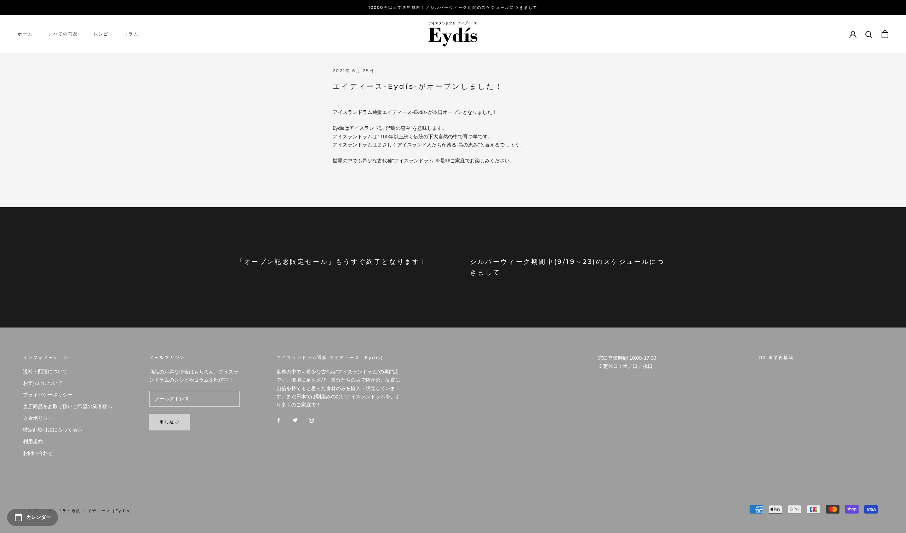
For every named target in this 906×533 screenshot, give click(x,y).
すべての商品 (63, 34)
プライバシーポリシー (48, 395)
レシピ (101, 34)
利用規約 (33, 441)
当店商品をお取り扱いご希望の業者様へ (67, 406)
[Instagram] (311, 420)
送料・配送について (45, 371)
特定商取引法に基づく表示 (52, 430)
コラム (131, 34)
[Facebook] (278, 420)
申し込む (170, 421)
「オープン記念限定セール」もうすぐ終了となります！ (332, 262)
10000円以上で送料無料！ (397, 7)
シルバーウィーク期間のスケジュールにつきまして (484, 7)
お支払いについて (43, 383)
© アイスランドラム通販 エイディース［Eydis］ (81, 510)
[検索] (869, 34)
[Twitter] (295, 420)
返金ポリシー (38, 418)
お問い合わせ (38, 453)
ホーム (25, 34)
